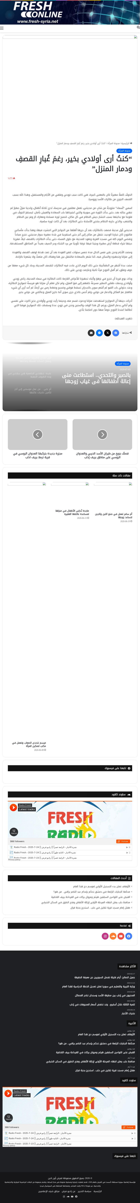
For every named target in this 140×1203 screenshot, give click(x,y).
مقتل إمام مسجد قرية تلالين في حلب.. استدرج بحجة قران (100, 908)
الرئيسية (125, 143)
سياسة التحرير (84, 1191)
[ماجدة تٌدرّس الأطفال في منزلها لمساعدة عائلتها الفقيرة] (70, 494)
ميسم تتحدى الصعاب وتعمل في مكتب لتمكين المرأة (29, 744)
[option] (70, 377)
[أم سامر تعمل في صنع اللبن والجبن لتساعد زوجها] (113, 496)
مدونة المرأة (114, 143)
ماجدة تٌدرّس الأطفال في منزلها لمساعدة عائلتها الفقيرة (72, 512)
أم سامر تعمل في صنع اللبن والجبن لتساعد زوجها (113, 516)
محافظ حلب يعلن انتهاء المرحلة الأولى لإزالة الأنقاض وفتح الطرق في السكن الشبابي (85, 902)
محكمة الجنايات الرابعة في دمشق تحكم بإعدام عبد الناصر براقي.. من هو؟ (91, 892)
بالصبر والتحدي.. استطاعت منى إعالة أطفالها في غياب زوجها (96, 378)
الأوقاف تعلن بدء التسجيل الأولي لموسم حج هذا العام (101, 886)
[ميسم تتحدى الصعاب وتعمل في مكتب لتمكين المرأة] (27, 610)
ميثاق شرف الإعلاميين (48, 1191)
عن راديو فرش (68, 1191)
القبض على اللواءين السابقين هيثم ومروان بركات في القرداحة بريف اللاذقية (90, 897)
